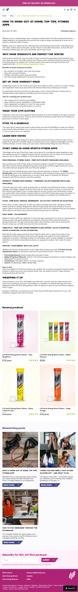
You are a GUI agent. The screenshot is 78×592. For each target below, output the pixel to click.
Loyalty (29, 576)
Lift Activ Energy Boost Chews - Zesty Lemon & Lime (17, 409)
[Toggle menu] (3, 9)
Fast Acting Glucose (10, 579)
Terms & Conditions (10, 587)
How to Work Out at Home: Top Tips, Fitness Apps (34, 16)
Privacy (20, 585)
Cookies (32, 587)
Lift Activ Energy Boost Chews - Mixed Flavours (55, 356)
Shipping (34, 585)
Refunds (27, 585)
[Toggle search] (65, 9)
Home (4, 15)
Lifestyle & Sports (68, 31)
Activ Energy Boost (10, 576)
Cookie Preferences (43, 587)
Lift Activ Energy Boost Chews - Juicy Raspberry (17, 356)
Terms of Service (59, 585)
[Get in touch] (71, 9)
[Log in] (68, 9)
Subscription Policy (45, 585)
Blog (11, 15)
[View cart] (75, 9)
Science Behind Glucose (36, 573)
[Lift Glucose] (7, 9)
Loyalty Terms (23, 587)
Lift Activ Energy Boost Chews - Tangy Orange (55, 409)
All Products (7, 573)
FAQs (29, 579)
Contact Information (9, 585)
